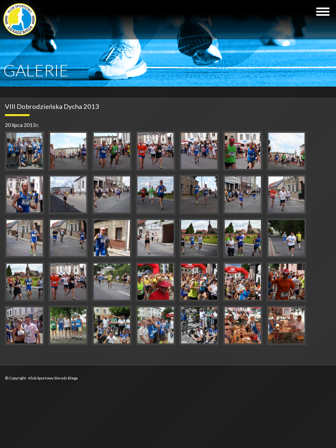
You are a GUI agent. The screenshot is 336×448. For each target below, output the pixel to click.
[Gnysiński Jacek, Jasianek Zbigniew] (286, 325)
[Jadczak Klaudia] (68, 194)
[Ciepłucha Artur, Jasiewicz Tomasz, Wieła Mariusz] (112, 325)
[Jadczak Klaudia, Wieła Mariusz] (24, 325)
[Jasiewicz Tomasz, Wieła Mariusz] (199, 325)
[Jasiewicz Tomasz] (68, 151)
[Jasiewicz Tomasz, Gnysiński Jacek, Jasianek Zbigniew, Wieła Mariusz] (242, 325)
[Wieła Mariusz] (155, 151)
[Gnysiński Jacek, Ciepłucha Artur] (199, 281)
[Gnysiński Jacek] (199, 151)
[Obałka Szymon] (24, 194)
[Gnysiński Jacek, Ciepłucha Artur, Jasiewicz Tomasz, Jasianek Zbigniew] (155, 325)
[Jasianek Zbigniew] (242, 151)
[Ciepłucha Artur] (112, 151)
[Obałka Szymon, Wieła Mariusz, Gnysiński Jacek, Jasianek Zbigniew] (68, 325)
